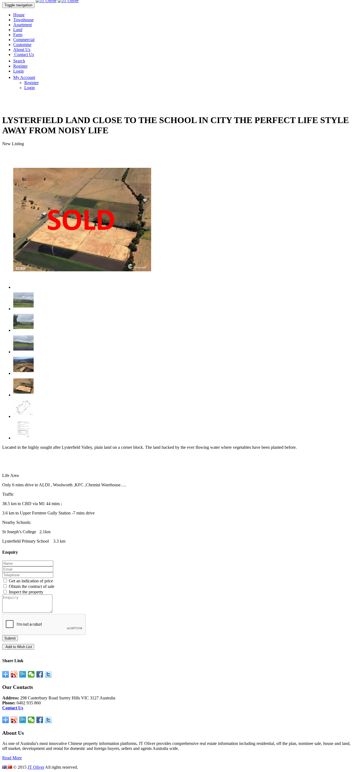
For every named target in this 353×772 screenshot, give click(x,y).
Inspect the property (25, 592)
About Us (21, 49)
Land (17, 29)
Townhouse (23, 19)
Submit (10, 638)
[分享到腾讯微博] (22, 674)
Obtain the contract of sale (31, 586)
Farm (17, 34)
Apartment (22, 24)
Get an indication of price (30, 581)
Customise (22, 44)
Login (18, 71)
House (19, 14)
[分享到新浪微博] (14, 674)
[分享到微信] (31, 674)
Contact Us (23, 54)
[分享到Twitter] (48, 674)
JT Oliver (36, 767)
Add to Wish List (18, 647)
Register (20, 66)
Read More (12, 757)
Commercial (23, 39)
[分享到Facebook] (39, 674)
